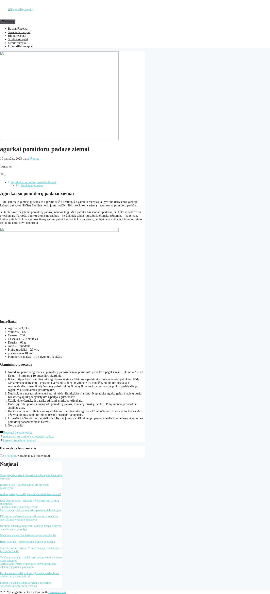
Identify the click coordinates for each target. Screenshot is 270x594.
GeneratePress (57, 592)
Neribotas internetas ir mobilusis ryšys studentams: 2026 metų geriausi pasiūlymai (28, 565)
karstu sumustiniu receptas (19, 440)
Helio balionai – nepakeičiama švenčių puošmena (27, 541)
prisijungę (11, 455)
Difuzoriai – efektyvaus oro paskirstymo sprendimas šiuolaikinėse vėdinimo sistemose (29, 518)
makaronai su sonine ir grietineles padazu (28, 436)
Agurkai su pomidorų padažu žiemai (33, 182)
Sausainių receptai (19, 32)
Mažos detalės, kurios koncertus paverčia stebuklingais (30, 510)
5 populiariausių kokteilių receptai (19, 507)
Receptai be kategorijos (17, 432)
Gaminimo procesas (32, 185)
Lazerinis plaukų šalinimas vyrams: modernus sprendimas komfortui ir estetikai (25, 584)
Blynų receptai (17, 35)
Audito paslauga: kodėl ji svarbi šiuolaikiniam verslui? (30, 494)
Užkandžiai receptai (20, 46)
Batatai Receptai (18, 28)
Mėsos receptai (17, 42)
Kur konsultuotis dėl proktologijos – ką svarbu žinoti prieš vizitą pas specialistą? (29, 575)
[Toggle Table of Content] (3, 175)
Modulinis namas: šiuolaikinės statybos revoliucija (28, 535)
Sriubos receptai (18, 39)
